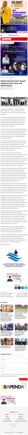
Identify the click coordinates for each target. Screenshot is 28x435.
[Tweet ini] (19, 287)
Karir (7, 416)
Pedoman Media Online (20, 421)
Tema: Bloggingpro (20, 432)
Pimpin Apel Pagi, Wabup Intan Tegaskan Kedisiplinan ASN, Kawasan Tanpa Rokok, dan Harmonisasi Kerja (21, 315)
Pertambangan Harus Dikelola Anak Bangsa (6, 347)
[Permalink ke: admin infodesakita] (2, 88)
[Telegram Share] (22, 287)
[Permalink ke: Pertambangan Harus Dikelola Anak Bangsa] (7, 341)
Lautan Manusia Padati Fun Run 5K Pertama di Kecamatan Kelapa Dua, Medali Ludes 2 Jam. (20, 348)
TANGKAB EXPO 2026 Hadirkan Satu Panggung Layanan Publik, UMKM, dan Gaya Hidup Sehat (7, 333)
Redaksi (20, 416)
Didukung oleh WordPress (10, 432)
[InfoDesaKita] (14, 35)
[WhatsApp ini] (25, 287)
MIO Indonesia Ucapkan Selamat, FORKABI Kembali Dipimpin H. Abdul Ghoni (20, 333)
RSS (14, 426)
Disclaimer (7, 419)
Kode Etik (20, 414)
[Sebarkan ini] (15, 287)
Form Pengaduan (7, 421)
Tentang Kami (20, 419)
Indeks (7, 414)
